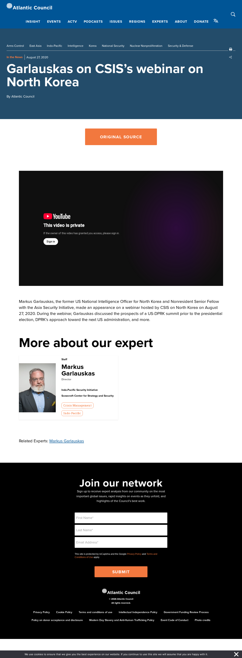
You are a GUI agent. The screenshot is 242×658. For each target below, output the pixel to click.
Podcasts (93, 21)
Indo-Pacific (54, 46)
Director (66, 379)
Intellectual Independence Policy (138, 612)
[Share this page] (230, 57)
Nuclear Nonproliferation (146, 46)
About (181, 21)
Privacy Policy (134, 554)
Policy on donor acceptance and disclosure (57, 620)
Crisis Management (77, 405)
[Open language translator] (216, 20)
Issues (116, 21)
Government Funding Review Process (186, 612)
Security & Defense (180, 46)
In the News (15, 57)
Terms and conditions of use (95, 612)
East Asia (35, 46)
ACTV (72, 21)
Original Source (121, 137)
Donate (201, 21)
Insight (33, 21)
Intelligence (75, 46)
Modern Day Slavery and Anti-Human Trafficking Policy (121, 620)
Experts (160, 21)
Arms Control (15, 46)
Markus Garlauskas (78, 370)
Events (54, 21)
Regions (137, 21)
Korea (92, 46)
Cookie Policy (64, 612)
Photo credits (202, 620)
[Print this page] (230, 49)
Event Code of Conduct (174, 620)
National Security (113, 46)
